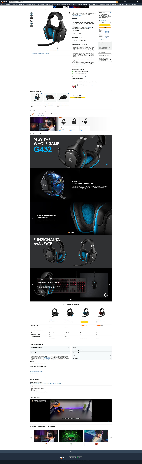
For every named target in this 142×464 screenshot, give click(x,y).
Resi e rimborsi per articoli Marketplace (55, 359)
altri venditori (89, 27)
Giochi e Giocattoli (40, 4)
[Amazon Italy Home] (62, 458)
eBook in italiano (128, 4)
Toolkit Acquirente (113, 4)
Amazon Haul (8, 4)
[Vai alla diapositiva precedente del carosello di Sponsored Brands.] (31, 438)
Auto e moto (80, 4)
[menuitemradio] (108, 421)
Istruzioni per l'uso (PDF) (34, 368)
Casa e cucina (28, 4)
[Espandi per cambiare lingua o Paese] (75, 457)
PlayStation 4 (37, 9)
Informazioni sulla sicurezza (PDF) (36, 371)
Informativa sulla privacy (67, 460)
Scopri (92, 85)
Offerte (20, 4)
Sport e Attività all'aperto (61, 4)
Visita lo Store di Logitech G (77, 15)
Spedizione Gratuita (120, 4)
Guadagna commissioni (42, 400)
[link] (50, 97)
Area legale (73, 460)
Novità (17, 4)
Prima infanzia (47, 4)
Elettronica (74, 4)
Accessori (41, 9)
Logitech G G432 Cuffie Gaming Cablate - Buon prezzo (43, 401)
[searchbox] (66, 2)
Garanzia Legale (47, 358)
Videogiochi (93, 4)
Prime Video (134, 4)
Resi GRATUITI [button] (102, 18)
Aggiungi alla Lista (102, 52)
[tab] (68, 232)
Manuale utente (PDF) (34, 373)
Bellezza (107, 4)
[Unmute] (110, 421)
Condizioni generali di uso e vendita (57, 460)
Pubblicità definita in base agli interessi (85, 460)
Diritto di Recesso (47, 357)
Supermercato (69, 4)
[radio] (31, 13)
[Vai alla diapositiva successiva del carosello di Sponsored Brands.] (111, 438)
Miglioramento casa (86, 4)
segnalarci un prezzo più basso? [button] (39, 363)
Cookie (77, 460)
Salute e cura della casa (100, 4)
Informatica (34, 4)
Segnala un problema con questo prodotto (81, 76)
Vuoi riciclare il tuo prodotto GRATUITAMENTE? (40, 53)
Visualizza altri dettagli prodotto (78, 66)
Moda (24, 4)
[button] (3, 4)
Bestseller (13, 4)
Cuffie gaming (45, 9)
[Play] (31, 421)
